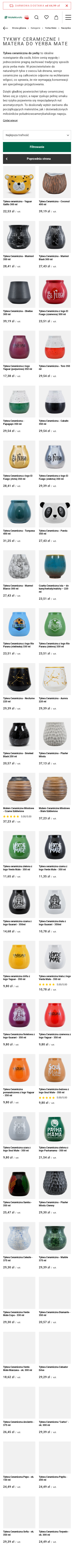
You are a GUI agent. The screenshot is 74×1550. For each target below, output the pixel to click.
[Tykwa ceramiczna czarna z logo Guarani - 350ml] (19, 902)
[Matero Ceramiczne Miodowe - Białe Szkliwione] (55, 789)
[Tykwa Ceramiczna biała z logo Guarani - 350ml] (55, 902)
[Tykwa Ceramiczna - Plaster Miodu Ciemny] (55, 1183)
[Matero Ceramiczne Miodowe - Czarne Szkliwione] (19, 789)
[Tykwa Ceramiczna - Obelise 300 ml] (19, 292)
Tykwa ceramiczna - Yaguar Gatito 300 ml (17, 203)
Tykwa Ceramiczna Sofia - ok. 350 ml (18, 1533)
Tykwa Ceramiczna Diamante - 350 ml (54, 1314)
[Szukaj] (36, 17)
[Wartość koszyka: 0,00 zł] (56, 17)
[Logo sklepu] (16, 17)
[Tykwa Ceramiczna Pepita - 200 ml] (55, 1457)
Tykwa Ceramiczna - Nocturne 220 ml (19, 700)
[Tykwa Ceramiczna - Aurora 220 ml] (55, 679)
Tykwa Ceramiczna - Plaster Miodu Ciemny (53, 1204)
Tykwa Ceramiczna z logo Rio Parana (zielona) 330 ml (54, 645)
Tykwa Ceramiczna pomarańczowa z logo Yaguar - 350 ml (18, 1092)
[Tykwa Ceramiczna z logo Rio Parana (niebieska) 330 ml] (19, 624)
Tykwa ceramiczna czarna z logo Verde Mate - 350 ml (53, 868)
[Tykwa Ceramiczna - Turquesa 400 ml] (19, 511)
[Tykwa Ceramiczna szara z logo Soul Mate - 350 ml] (19, 1128)
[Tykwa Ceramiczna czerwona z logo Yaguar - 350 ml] (55, 1015)
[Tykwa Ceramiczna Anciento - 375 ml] (19, 1403)
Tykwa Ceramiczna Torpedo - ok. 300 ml (54, 1533)
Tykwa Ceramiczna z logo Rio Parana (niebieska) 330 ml (18, 645)
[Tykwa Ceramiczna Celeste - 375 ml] (19, 1238)
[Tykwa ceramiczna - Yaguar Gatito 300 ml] (19, 182)
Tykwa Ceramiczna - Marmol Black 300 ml (54, 258)
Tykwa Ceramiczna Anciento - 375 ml (18, 1424)
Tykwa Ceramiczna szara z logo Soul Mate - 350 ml (17, 1149)
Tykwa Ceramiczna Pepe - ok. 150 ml (18, 1478)
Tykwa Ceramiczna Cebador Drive (53, 1369)
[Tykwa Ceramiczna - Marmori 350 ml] (19, 237)
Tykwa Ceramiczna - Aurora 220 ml (53, 700)
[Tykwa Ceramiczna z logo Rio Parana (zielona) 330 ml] (55, 624)
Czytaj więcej (10, 120)
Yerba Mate (50, 28)
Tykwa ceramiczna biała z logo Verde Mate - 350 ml (55, 978)
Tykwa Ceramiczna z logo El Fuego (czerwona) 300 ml (53, 313)
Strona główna (19, 28)
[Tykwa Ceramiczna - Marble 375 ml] (55, 1238)
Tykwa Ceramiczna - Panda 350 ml (53, 532)
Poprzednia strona (39, 159)
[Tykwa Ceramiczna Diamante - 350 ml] (55, 1293)
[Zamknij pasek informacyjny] (67, 5)
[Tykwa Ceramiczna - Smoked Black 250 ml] (19, 734)
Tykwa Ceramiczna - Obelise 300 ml (18, 313)
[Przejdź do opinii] (11, 816)
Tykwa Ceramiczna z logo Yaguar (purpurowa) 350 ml (17, 368)
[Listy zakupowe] (46, 17)
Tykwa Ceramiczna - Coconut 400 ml (54, 203)
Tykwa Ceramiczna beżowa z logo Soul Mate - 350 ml (54, 1091)
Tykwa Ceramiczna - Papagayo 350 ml (13, 422)
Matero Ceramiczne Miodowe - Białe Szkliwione (54, 810)
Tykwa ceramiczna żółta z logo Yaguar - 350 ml (16, 978)
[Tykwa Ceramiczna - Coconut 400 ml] (55, 182)
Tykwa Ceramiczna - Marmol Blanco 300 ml (18, 587)
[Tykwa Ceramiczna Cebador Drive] (55, 1348)
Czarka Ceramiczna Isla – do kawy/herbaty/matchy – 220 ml (54, 588)
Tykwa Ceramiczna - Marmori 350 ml (18, 258)
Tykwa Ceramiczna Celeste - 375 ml (18, 1259)
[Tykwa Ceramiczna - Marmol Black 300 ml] (55, 237)
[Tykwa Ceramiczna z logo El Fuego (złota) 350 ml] (19, 457)
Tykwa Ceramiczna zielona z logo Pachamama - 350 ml (53, 1149)
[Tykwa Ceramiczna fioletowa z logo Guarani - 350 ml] (19, 1015)
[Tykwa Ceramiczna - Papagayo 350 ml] (19, 402)
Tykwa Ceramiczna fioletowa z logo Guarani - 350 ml (19, 1036)
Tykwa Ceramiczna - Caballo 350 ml (53, 422)
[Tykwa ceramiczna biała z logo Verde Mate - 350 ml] (55, 957)
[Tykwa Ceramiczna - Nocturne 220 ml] (19, 679)
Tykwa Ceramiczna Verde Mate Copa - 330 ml (16, 1314)
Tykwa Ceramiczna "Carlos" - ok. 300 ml (54, 1424)
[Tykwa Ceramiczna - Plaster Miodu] (55, 734)
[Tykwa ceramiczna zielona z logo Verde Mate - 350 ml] (19, 847)
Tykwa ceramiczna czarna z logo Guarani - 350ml (17, 923)
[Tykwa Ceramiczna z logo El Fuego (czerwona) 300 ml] (55, 292)
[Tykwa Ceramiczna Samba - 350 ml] (19, 1183)
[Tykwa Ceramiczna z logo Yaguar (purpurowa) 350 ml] (19, 347)
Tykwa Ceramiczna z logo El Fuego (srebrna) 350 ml (53, 477)
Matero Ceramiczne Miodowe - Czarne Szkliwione (18, 810)
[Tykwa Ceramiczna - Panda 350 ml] (55, 511)
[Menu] (68, 17)
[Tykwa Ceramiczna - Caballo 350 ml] (55, 402)
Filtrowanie (37, 147)
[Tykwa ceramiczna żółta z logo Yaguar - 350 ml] (19, 957)
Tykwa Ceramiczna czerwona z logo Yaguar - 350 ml (55, 1036)
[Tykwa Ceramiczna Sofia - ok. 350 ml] (19, 1512)
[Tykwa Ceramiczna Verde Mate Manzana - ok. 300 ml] (19, 1348)
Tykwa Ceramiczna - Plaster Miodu (53, 755)
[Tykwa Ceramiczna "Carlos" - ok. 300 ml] (55, 1403)
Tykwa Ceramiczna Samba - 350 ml (17, 1204)
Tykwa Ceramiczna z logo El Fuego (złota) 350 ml (17, 477)
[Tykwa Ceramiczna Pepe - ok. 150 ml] (19, 1457)
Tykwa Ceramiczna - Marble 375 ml (53, 1259)
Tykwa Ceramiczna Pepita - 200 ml (53, 1478)
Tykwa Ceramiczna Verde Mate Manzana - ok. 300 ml (17, 1369)
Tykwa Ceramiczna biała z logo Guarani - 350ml (52, 923)
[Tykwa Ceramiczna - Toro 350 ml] (55, 347)
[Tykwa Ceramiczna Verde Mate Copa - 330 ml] (19, 1293)
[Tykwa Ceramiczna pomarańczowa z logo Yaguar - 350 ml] (19, 1070)
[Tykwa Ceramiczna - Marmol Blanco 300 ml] (19, 566)
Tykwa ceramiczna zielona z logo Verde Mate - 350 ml (17, 868)
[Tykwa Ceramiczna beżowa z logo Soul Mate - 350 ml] (55, 1070)
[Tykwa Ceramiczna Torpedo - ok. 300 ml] (55, 1512)
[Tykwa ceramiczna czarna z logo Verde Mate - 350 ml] (55, 847)
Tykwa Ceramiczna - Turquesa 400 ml (19, 532)
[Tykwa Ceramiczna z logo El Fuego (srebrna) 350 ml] (55, 457)
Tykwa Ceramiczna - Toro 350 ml (54, 368)
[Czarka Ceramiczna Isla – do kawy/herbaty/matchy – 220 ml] (55, 566)
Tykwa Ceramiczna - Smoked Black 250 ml (18, 755)
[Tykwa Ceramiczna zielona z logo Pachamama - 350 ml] (55, 1128)
